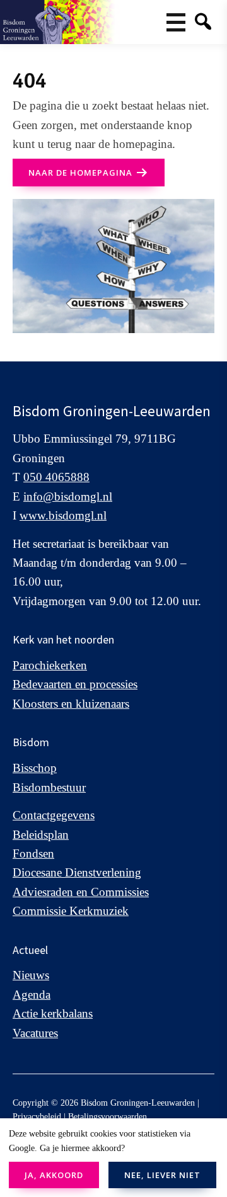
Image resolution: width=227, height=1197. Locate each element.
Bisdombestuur (49, 787)
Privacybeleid (37, 1116)
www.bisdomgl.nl (63, 515)
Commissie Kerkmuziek (71, 910)
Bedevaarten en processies (75, 684)
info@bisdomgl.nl (67, 496)
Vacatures (35, 1033)
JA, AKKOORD (54, 1175)
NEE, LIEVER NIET (162, 1175)
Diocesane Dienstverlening (77, 872)
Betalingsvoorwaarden (107, 1116)
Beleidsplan (41, 834)
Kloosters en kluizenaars (71, 703)
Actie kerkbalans (53, 1013)
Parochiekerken (50, 665)
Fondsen (33, 853)
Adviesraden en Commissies (81, 892)
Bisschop (35, 767)
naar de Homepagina (80, 172)
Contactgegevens (54, 815)
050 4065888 (56, 477)
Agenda (31, 994)
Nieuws (31, 975)
